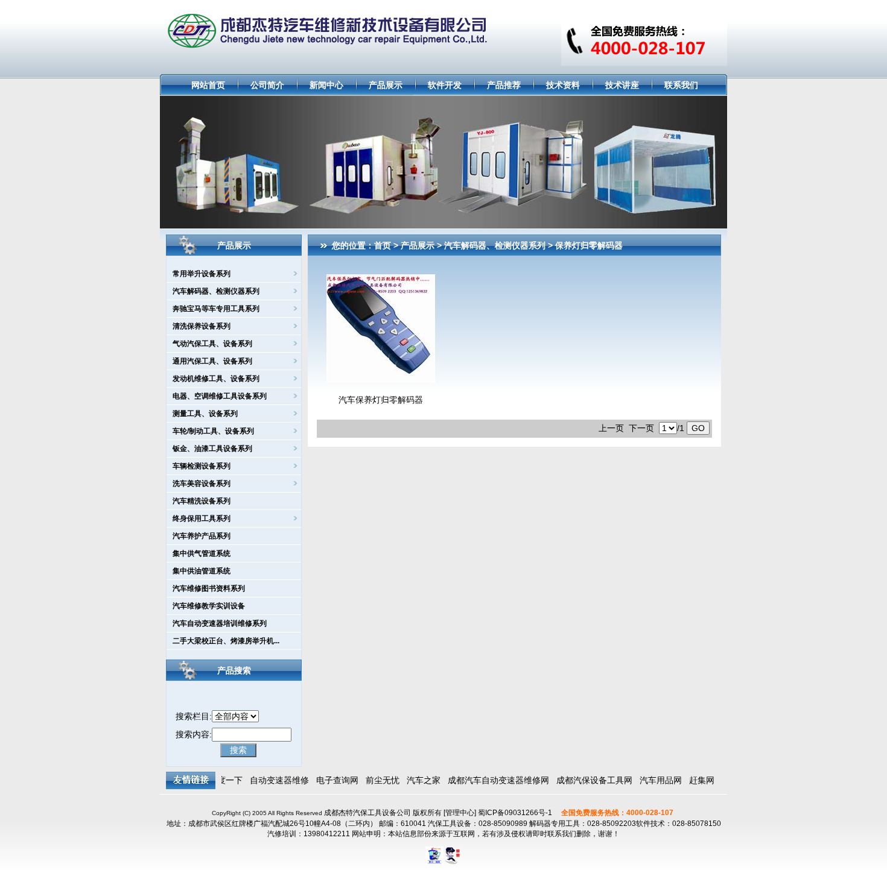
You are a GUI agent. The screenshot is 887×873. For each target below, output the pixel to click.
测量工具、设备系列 (205, 413)
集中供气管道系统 (201, 553)
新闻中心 (326, 85)
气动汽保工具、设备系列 (212, 343)
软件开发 (445, 85)
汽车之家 (415, 780)
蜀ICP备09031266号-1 (515, 812)
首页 (382, 245)
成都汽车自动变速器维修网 (490, 780)
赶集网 (693, 780)
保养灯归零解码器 (589, 245)
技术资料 (563, 85)
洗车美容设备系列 (201, 483)
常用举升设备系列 (201, 273)
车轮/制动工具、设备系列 (213, 431)
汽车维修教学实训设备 (209, 606)
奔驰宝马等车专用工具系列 (216, 308)
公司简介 (267, 85)
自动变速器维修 (270, 780)
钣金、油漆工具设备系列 (212, 448)
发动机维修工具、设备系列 (216, 378)
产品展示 (385, 85)
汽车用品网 (652, 780)
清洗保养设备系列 (201, 326)
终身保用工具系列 (201, 518)
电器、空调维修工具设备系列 (220, 396)
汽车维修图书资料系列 (209, 588)
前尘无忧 (374, 780)
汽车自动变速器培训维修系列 (220, 623)
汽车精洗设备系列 (201, 501)
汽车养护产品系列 (201, 536)
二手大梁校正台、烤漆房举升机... (226, 641)
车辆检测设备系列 (201, 466)
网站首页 (208, 85)
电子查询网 (329, 780)
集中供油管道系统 (201, 571)
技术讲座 (622, 85)
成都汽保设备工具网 (586, 780)
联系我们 (681, 85)
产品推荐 (504, 85)
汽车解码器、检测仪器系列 (216, 291)
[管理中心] (459, 812)
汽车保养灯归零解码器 (381, 400)
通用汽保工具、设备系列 (212, 361)
